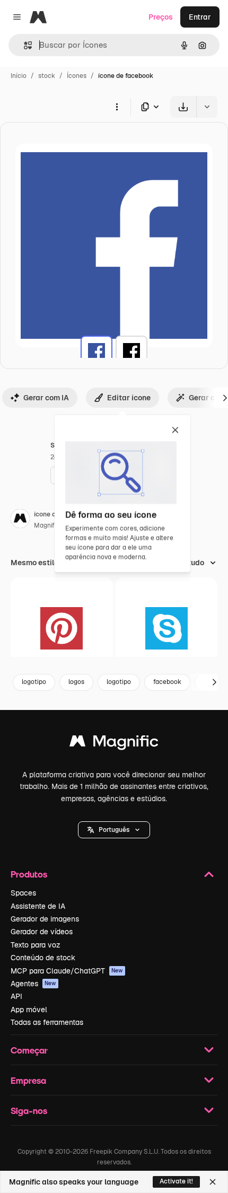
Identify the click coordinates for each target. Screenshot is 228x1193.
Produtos (29, 874)
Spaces (23, 893)
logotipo (34, 682)
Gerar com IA (46, 397)
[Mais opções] (116, 106)
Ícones (76, 76)
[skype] (167, 628)
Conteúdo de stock (43, 957)
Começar (29, 1050)
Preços (160, 17)
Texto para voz (35, 945)
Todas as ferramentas (47, 1022)
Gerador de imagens (45, 919)
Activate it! (176, 1181)
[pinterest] (62, 628)
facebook (167, 682)
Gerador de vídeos (42, 931)
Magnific (46, 525)
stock (46, 76)
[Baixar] (183, 107)
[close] (175, 430)
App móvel (29, 1009)
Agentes (33, 983)
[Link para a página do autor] (20, 520)
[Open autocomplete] (23, 45)
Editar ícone (129, 397)
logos (76, 682)
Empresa (28, 1080)
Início (19, 76)
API (16, 996)
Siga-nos (29, 1110)
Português (114, 830)
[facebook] (96, 351)
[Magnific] (114, 743)
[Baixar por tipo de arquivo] (150, 107)
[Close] (212, 1182)
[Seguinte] (214, 682)
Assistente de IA (38, 906)
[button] (114, 829)
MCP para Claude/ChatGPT (67, 971)
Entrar (200, 17)
